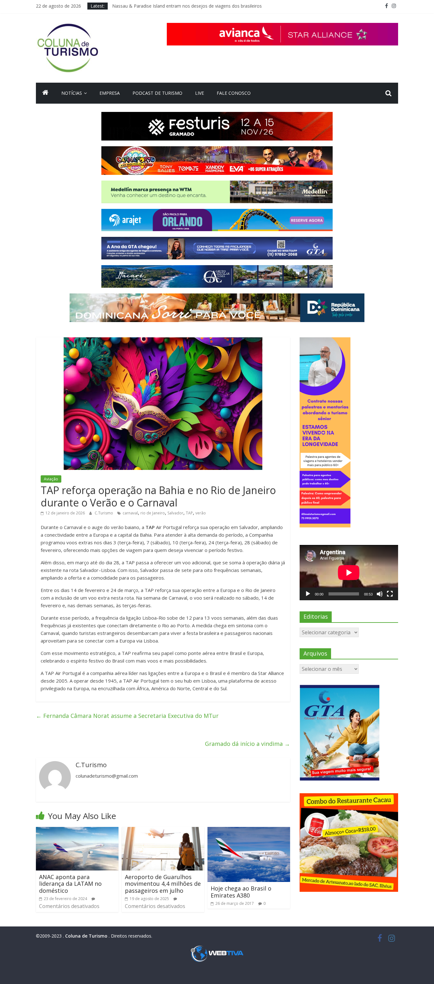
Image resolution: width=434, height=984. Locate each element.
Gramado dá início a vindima (247, 743)
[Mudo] (379, 594)
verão (200, 513)
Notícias (71, 93)
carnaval (130, 513)
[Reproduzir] (308, 594)
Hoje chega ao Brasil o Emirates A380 (241, 891)
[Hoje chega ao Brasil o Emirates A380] (248, 830)
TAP (189, 513)
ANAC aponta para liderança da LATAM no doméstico (70, 883)
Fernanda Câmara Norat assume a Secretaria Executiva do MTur (127, 715)
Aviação (51, 479)
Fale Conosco (234, 93)
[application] (349, 572)
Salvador (175, 513)
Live (199, 93)
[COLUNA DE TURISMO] (45, 93)
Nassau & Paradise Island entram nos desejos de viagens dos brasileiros (187, 6)
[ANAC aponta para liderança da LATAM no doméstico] (77, 830)
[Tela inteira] (390, 594)
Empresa (109, 93)
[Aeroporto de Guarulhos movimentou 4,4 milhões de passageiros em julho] (163, 830)
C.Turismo (104, 513)
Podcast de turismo (157, 93)
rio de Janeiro (152, 513)
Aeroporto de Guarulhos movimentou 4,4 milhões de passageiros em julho (163, 883)
